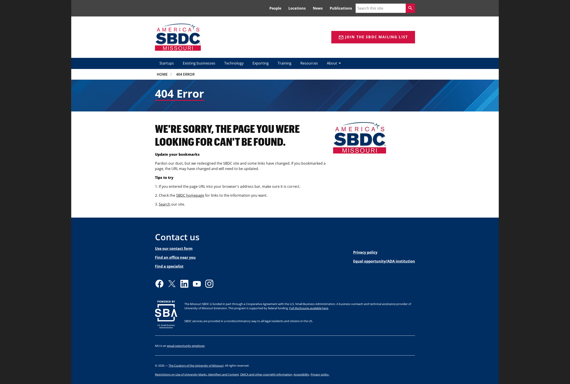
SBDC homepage (190, 195)
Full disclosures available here (308, 308)
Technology (234, 63)
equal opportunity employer (186, 346)
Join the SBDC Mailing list (373, 37)
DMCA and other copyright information (266, 374)
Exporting (260, 63)
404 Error (185, 74)
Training (284, 63)
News (318, 8)
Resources (309, 63)
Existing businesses (199, 63)
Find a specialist (169, 266)
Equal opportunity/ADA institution (384, 261)
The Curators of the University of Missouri (196, 366)
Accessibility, (301, 374)
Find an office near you (175, 257)
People (275, 8)
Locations (297, 8)
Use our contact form (174, 248)
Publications (341, 8)
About (334, 63)
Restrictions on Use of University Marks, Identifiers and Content (197, 374)
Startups (166, 63)
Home (162, 74)
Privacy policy (365, 252)
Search (164, 204)
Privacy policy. (320, 374)
